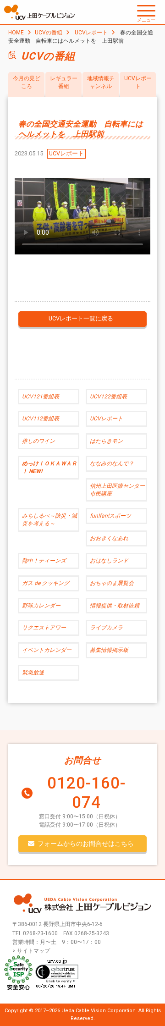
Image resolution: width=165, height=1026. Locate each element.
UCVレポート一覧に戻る (81, 318)
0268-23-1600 (40, 933)
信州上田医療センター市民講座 (117, 490)
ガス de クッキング (45, 583)
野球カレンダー (41, 605)
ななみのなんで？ (112, 463)
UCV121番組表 (40, 396)
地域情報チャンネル (101, 82)
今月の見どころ (26, 82)
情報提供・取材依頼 (114, 605)
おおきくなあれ (109, 538)
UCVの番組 (48, 32)
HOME (16, 32)
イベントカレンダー (47, 650)
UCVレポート (91, 32)
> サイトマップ (31, 951)
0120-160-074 (86, 793)
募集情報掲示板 (109, 650)
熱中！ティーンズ (44, 560)
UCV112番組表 (40, 418)
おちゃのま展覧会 (112, 583)
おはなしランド (109, 560)
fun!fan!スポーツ (110, 516)
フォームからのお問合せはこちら (86, 843)
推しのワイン (38, 441)
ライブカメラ (106, 627)
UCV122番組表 (108, 396)
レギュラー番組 (63, 82)
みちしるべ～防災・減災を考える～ (49, 520)
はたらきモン (106, 441)
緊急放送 (33, 672)
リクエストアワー (44, 627)
